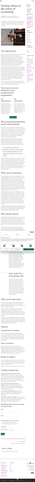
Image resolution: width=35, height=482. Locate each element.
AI (28, 58)
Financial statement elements (29, 66)
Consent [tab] (6, 234)
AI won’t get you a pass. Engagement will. (30, 14)
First (1, 412)
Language (29, 70)
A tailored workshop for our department (10, 423)
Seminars (16, 16)
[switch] (13, 246)
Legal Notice (17, 480)
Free (27, 49)
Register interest (13, 117)
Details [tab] (17, 234)
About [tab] (29, 234)
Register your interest (5, 366)
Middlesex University (14, 290)
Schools (28, 40)
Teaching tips (29, 42)
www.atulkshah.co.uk (16, 259)
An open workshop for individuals (8, 422)
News (28, 37)
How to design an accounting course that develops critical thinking (30, 18)
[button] (7, 37)
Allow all (28, 249)
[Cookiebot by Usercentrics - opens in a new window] (30, 232)
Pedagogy (10, 16)
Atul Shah (11, 252)
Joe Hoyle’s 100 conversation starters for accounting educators (29, 10)
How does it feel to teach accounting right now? (30, 26)
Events (7, 16)
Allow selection (17, 249)
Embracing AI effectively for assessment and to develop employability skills (30, 22)
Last (14, 412)
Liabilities (28, 72)
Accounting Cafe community (19, 443)
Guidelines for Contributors (12, 480)
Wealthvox (12, 284)
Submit (2, 434)
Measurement (29, 73)
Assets (28, 60)
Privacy (20, 480)
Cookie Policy (23, 480)
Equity (29, 63)
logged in (8, 451)
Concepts (28, 34)
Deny (6, 249)
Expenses (32, 63)
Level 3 (28, 50)
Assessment (30, 59)
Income (29, 69)
